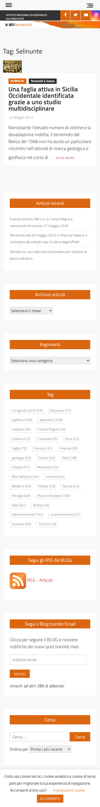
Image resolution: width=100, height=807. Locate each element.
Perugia (21, 495)
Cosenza (47, 438)
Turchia (47, 524)
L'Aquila (21, 467)
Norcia (71, 486)
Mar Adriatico (25, 476)
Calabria (21, 429)
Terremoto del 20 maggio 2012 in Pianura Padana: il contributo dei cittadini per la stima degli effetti (48, 238)
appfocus (22, 419)
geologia (21, 457)
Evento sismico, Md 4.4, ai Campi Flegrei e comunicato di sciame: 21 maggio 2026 (41, 222)
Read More (65, 158)
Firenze (69, 448)
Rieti (19, 505)
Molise (46, 486)
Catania (21, 438)
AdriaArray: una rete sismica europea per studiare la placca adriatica (48, 255)
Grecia (46, 457)
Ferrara (43, 448)
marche (55, 476)
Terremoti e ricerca (43, 80)
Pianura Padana (53, 495)
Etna (72, 438)
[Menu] (8, 5)
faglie (19, 448)
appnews (51, 419)
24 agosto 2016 (27, 410)
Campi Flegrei (51, 429)
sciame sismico (66, 514)
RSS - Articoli (39, 580)
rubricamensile (27, 514)
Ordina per (19, 749)
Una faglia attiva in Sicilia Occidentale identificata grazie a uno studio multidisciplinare (43, 98)
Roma (41, 505)
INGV (69, 457)
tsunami (21, 524)
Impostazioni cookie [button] (69, 790)
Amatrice (60, 410)
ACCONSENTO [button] (50, 798)
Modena (21, 486)
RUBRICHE (17, 80)
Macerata (47, 467)
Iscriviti (20, 674)
